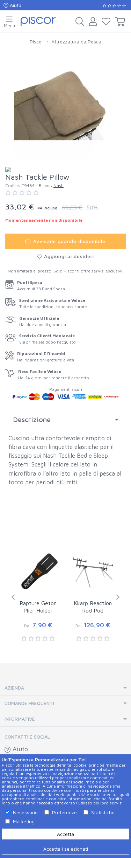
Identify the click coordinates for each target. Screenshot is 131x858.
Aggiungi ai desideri (68, 256)
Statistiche (103, 812)
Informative (20, 719)
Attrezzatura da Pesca (76, 41)
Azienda (14, 688)
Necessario (25, 812)
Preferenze (64, 812)
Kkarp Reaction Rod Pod (93, 607)
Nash (58, 185)
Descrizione (32, 419)
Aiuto (14, 5)
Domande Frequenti (29, 703)
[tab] (65, 419)
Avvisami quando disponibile (68, 241)
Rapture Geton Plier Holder (38, 607)
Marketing (24, 821)
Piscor (36, 41)
